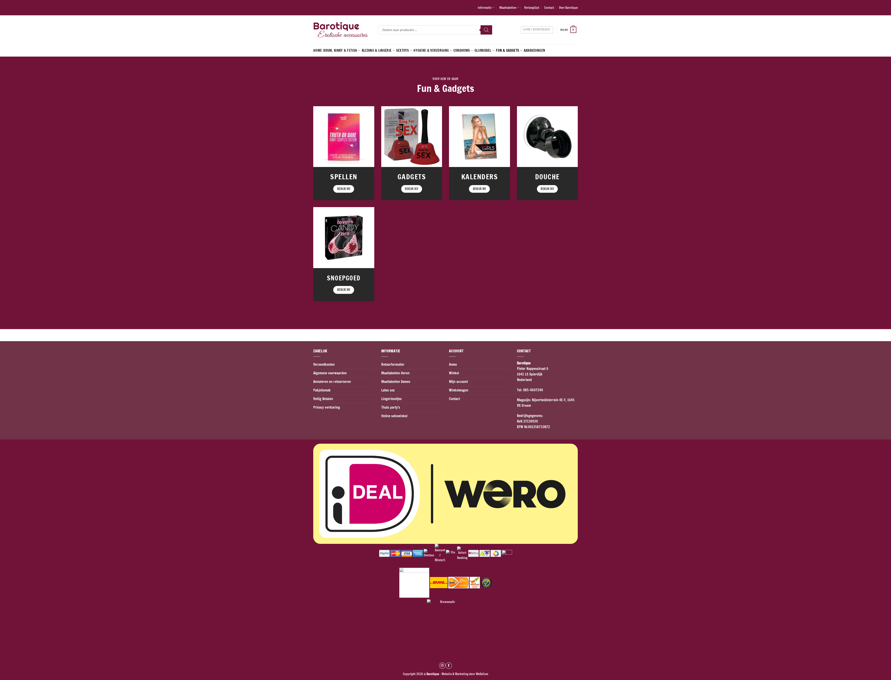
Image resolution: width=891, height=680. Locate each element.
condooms (461, 50)
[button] (569, 30)
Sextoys (402, 50)
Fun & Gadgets (507, 50)
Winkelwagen (458, 390)
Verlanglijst (531, 7)
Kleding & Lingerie (376, 50)
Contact (549, 7)
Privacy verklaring (326, 407)
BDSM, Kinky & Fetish (340, 50)
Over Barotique (568, 7)
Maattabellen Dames (395, 381)
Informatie (484, 7)
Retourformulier (392, 364)
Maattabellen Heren (395, 373)
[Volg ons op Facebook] (449, 665)
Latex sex (388, 390)
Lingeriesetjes (391, 398)
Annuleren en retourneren (332, 381)
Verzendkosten (324, 364)
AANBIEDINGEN (534, 50)
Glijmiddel (483, 50)
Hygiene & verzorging (431, 50)
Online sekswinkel (394, 416)
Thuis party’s (390, 407)
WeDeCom (481, 674)
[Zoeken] (486, 30)
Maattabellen (507, 7)
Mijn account (458, 381)
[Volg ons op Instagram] (442, 665)
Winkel (454, 373)
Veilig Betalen (323, 398)
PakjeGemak (322, 390)
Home (317, 50)
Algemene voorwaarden (330, 373)
